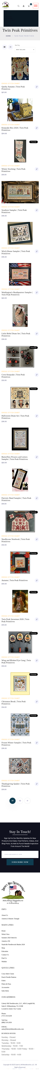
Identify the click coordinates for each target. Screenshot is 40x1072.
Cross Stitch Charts (8, 974)
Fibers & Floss (6, 984)
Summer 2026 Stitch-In (9, 938)
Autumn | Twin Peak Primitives (15, 580)
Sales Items (5, 991)
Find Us (4, 958)
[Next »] (27, 801)
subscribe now (20, 862)
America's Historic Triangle (10, 919)
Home (8, 36)
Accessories (5, 987)
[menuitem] (5, 11)
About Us (5, 915)
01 (12, 801)
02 (20, 801)
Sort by (17, 45)
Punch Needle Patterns (9, 977)
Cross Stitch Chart (11, 83)
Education (5, 951)
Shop (3, 948)
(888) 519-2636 (7, 1022)
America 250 (6, 941)
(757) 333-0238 (7, 1016)
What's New (6, 934)
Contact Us (5, 955)
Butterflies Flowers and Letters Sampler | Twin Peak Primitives (15, 458)
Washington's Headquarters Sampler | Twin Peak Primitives (17, 293)
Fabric (4, 980)
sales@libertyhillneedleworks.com (13, 1029)
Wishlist (4, 961)
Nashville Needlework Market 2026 (13, 944)
